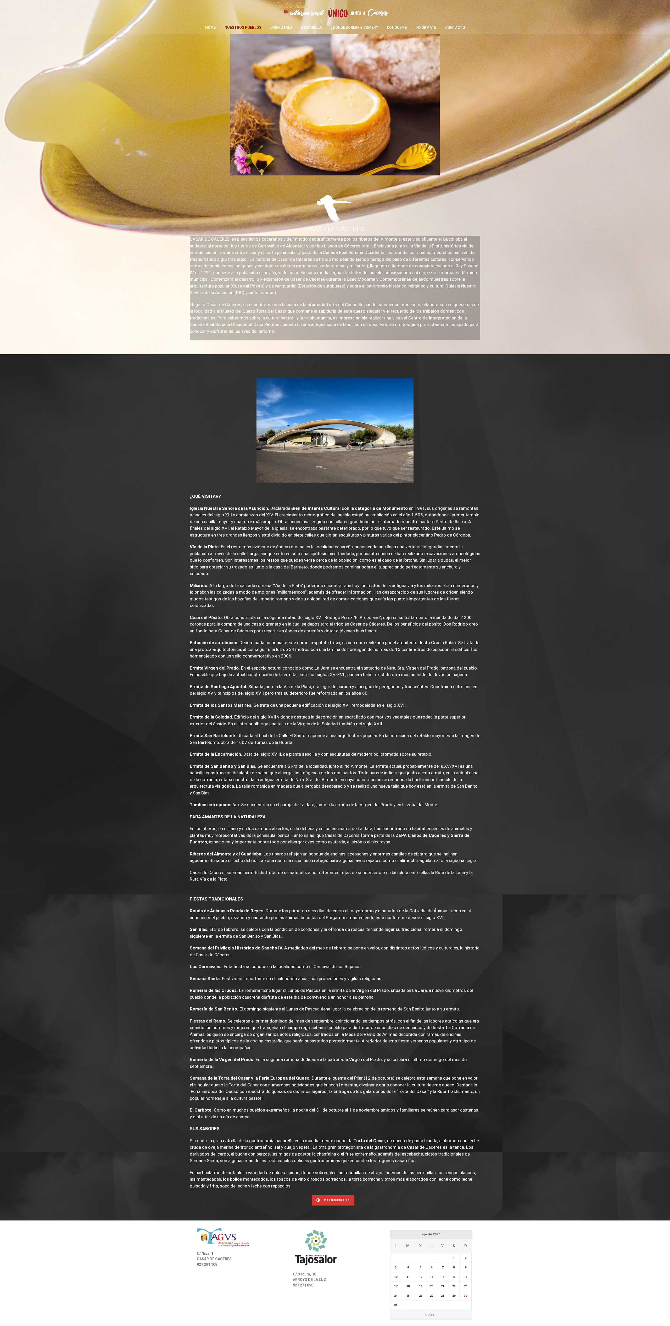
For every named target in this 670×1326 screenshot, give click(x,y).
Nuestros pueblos (243, 27)
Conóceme (397, 27)
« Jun (429, 1314)
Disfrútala (281, 27)
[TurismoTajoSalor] (335, 10)
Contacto (455, 27)
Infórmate (426, 27)
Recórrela (311, 27)
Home (210, 27)
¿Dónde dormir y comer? (354, 27)
